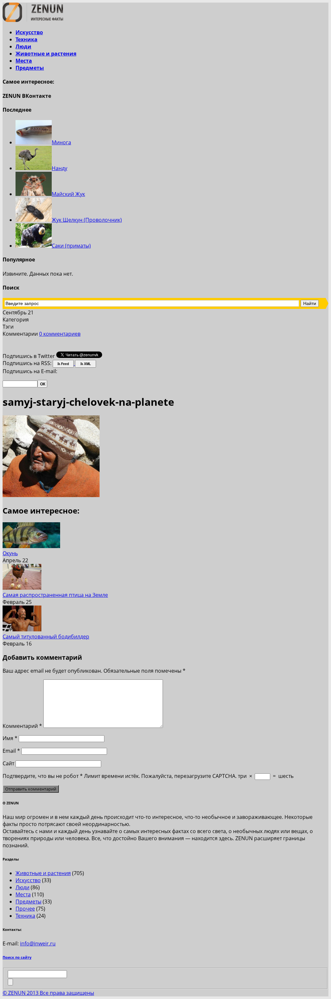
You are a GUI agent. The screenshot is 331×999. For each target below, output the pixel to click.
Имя (10, 738)
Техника (26, 39)
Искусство (29, 32)
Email (11, 750)
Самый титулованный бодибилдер (46, 636)
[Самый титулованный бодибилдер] (22, 629)
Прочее (25, 908)
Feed (64, 364)
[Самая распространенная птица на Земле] (22, 587)
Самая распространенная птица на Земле (55, 594)
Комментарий (22, 725)
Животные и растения (46, 53)
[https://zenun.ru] (33, 20)
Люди (23, 46)
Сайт (8, 763)
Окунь (10, 553)
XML (87, 364)
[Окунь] (31, 546)
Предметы (30, 67)
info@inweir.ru (38, 943)
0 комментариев (59, 333)
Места (24, 60)
